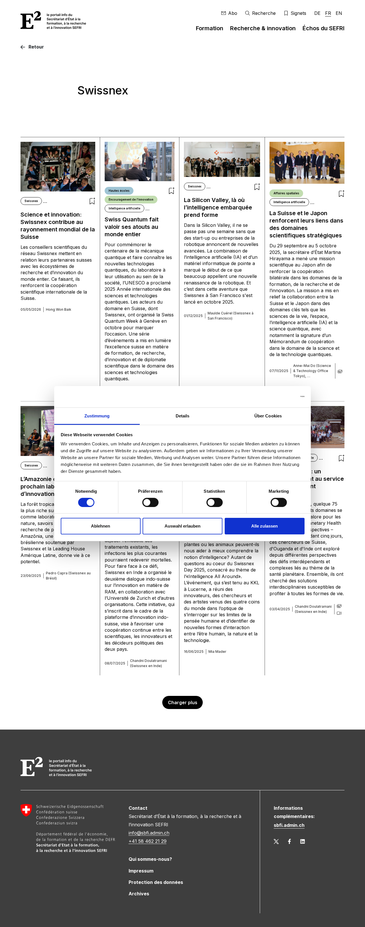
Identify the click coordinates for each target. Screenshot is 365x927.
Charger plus (182, 702)
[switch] (150, 502)
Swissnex (31, 201)
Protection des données (156, 882)
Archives (139, 893)
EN (339, 13)
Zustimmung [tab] (97, 415)
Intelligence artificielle (124, 208)
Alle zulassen (264, 526)
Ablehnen (100, 526)
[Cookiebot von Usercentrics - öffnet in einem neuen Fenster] (280, 396)
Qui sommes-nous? (150, 859)
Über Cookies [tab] (268, 415)
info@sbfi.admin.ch (149, 833)
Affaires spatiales (286, 193)
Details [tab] (183, 415)
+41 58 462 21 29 (148, 841)
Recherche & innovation (263, 28)
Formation (209, 28)
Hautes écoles (119, 190)
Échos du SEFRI (323, 28)
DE (317, 13)
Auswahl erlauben (182, 526)
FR (328, 13)
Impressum (141, 871)
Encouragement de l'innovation (131, 199)
